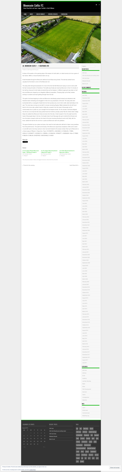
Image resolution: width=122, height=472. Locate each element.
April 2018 (84, 341)
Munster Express (91, 448)
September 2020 (86, 262)
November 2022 (86, 192)
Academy (84, 378)
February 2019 (85, 314)
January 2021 (85, 252)
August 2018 (85, 330)
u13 (97, 458)
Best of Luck (85, 83)
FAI (91, 435)
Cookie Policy (32, 469)
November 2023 (86, 160)
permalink (55, 159)
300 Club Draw (85, 78)
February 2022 (85, 217)
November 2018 (86, 322)
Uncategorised (85, 397)
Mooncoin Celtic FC (33, 5)
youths (82, 461)
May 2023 (84, 176)
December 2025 (86, 98)
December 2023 (86, 157)
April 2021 (84, 244)
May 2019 (84, 306)
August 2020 (85, 265)
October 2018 (85, 325)
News (35, 159)
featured (96, 435)
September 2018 (86, 327)
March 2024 (85, 149)
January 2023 (85, 187)
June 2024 (84, 141)
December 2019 (86, 287)
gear (93, 438)
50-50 (83, 375)
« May (24, 447)
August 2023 (85, 168)
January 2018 (85, 349)
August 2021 (85, 233)
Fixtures (82, 438)
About (31, 14)
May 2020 (84, 273)
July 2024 (84, 138)
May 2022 (84, 208)
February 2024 (85, 152)
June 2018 (84, 335)
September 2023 (86, 165)
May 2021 (84, 241)
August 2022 (85, 200)
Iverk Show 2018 (74, 165)
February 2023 (85, 184)
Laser (90, 441)
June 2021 (84, 238)
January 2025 (85, 122)
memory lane (87, 445)
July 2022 (84, 203)
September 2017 (86, 357)
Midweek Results (86, 81)
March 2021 (85, 246)
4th (80, 428)
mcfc (95, 441)
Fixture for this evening (28, 165)
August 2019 (85, 298)
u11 (89, 458)
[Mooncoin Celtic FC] (61, 32)
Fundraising (64, 14)
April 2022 (84, 211)
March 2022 (85, 214)
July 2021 (84, 235)
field (77, 438)
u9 (85, 458)
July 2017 (84, 362)
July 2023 (84, 171)
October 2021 (85, 227)
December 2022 (86, 190)
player (87, 451)
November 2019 (86, 289)
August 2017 (85, 360)
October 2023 (85, 162)
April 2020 (84, 276)
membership (79, 445)
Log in (83, 407)
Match (83, 383)
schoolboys (84, 455)
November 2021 (86, 225)
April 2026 (84, 95)
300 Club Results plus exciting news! (90, 75)
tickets (78, 458)
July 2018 (84, 333)
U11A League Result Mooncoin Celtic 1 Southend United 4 (30, 151)
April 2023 (84, 179)
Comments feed (86, 413)
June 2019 (84, 303)
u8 (82, 458)
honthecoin (84, 441)
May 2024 (84, 144)
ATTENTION (79, 435)
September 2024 (86, 133)
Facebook (44, 159)
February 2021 (85, 249)
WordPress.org (85, 415)
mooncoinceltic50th (81, 448)
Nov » (44, 447)
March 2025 (85, 117)
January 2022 (85, 219)
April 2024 (84, 146)
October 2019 (85, 292)
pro (37, 69)
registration (93, 451)
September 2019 (86, 295)
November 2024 (86, 127)
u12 (93, 458)
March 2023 (85, 181)
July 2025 (84, 106)
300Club (84, 373)
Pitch (82, 451)
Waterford (84, 400)
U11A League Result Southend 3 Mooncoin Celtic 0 (49, 151)
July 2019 (84, 300)
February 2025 (85, 119)
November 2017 (86, 354)
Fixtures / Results (53, 14)
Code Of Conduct (40, 14)
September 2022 (86, 198)
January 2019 (85, 316)
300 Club (84, 73)
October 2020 (85, 260)
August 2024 (85, 135)
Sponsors (84, 392)
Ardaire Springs (92, 432)
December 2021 (86, 222)
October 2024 (85, 130)
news (78, 451)
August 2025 (85, 103)
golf (97, 438)
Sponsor (91, 455)
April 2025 (84, 114)
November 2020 (86, 257)
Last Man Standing (86, 381)
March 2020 (85, 279)
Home (25, 14)
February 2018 (85, 346)
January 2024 (85, 154)
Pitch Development (86, 389)
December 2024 (86, 125)
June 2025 (84, 108)
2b (77, 428)
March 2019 (85, 311)
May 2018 (84, 338)
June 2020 (84, 271)
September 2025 (86, 100)
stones (96, 455)
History (78, 441)
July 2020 (84, 268)
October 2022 (85, 195)
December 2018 (86, 319)
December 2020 (86, 254)
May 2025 (84, 111)
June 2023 (84, 173)
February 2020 (85, 281)
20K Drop (84, 370)
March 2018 (85, 343)
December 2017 (86, 352)
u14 (77, 461)
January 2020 (85, 284)
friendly (88, 438)
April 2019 (84, 308)
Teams (83, 394)
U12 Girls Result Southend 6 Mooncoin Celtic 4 (67, 151)
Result (78, 455)
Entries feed (85, 410)
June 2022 (84, 206)
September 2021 (86, 230)
